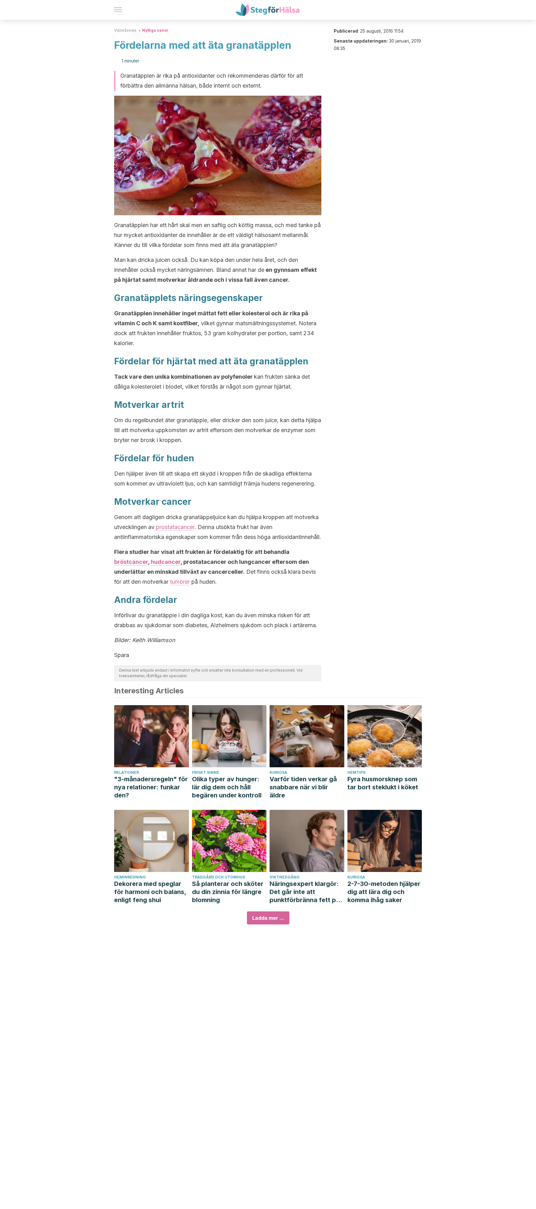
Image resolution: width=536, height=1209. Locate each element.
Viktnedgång (285, 877)
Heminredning (130, 877)
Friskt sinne (205, 772)
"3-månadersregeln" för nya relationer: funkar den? (151, 787)
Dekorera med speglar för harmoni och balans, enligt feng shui (150, 892)
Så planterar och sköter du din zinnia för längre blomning (227, 892)
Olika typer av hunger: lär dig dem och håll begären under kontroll (226, 787)
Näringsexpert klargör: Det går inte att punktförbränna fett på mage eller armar (305, 892)
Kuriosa (278, 772)
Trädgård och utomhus (218, 877)
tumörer (180, 581)
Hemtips (356, 772)
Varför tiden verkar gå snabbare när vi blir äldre (303, 787)
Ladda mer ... (268, 918)
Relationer (126, 772)
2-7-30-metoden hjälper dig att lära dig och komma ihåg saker (383, 892)
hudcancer (166, 562)
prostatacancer (175, 527)
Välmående (125, 30)
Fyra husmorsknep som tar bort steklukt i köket (382, 783)
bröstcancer (131, 562)
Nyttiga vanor (155, 30)
